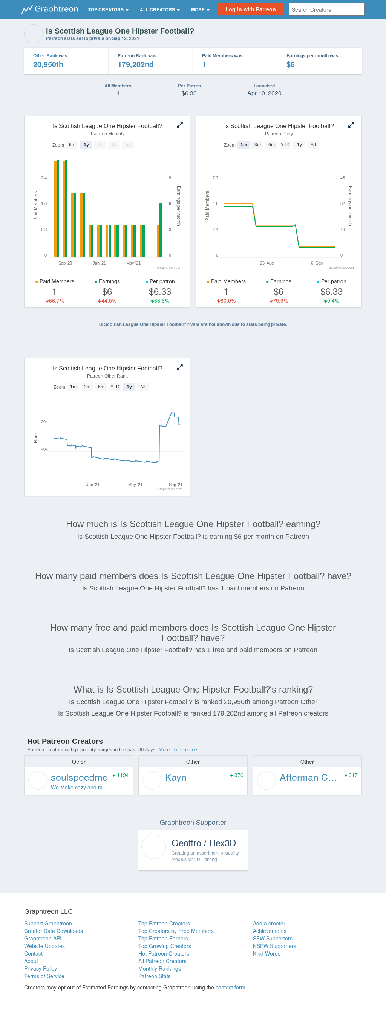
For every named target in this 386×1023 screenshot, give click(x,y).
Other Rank (45, 55)
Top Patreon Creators (164, 923)
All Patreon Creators (162, 961)
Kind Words (266, 953)
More (198, 9)
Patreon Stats (154, 976)
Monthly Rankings (159, 968)
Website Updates (44, 946)
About (31, 961)
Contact (33, 953)
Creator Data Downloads (53, 930)
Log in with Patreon (250, 9)
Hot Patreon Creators (163, 953)
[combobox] (327, 9)
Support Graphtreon (48, 923)
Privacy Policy (40, 968)
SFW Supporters (273, 938)
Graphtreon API (42, 938)
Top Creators (106, 9)
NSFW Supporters (274, 946)
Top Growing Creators (164, 946)
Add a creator (269, 923)
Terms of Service (44, 976)
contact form (230, 987)
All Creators (158, 9)
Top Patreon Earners (163, 938)
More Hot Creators (179, 749)
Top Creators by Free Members (176, 930)
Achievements (269, 930)
